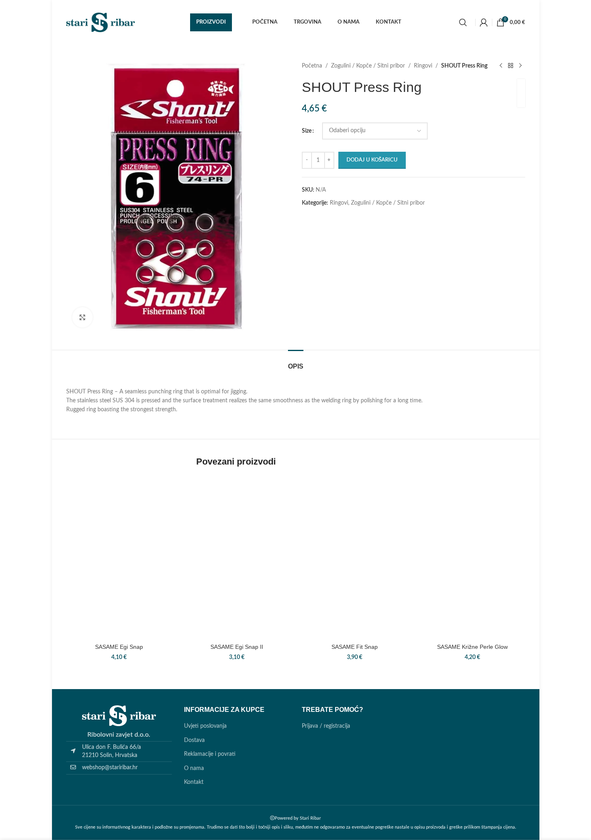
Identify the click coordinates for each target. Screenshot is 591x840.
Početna (312, 66)
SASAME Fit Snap (354, 647)
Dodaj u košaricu (372, 160)
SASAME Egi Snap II (236, 647)
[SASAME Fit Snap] (354, 586)
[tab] (295, 362)
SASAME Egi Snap (119, 647)
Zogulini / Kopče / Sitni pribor (368, 66)
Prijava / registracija (326, 726)
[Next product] (520, 66)
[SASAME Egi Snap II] (237, 586)
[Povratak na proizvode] (510, 66)
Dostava (194, 740)
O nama (194, 768)
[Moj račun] (484, 22)
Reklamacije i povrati (210, 754)
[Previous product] (501, 66)
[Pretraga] (463, 22)
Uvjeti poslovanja (205, 726)
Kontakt (193, 782)
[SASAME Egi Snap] (119, 586)
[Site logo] (100, 22)
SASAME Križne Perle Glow (472, 647)
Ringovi (423, 66)
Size (307, 131)
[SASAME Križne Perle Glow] (472, 586)
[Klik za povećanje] (82, 317)
